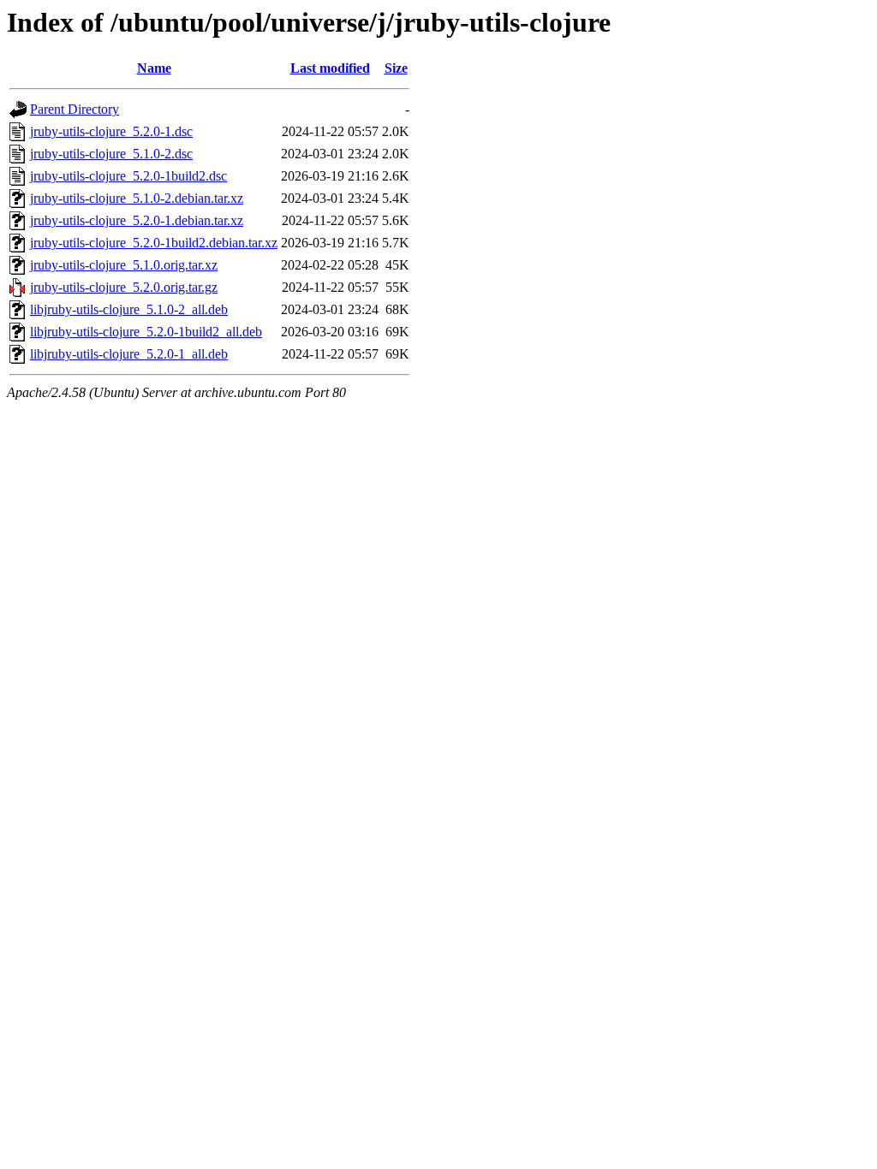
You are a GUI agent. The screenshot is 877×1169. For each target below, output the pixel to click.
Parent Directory (74, 109)
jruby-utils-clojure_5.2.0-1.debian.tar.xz (136, 220)
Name (154, 68)
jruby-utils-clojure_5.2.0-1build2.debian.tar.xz (153, 242)
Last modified (330, 68)
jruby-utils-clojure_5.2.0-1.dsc (111, 131)
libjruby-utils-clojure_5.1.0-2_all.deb (129, 309)
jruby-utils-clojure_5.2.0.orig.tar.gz (124, 287)
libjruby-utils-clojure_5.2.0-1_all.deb (129, 354)
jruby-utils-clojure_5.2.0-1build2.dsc (128, 176)
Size (396, 68)
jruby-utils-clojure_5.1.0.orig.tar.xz (124, 265)
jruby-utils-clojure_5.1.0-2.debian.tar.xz (136, 198)
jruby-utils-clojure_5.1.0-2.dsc (111, 153)
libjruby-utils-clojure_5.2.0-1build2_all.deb (146, 331)
